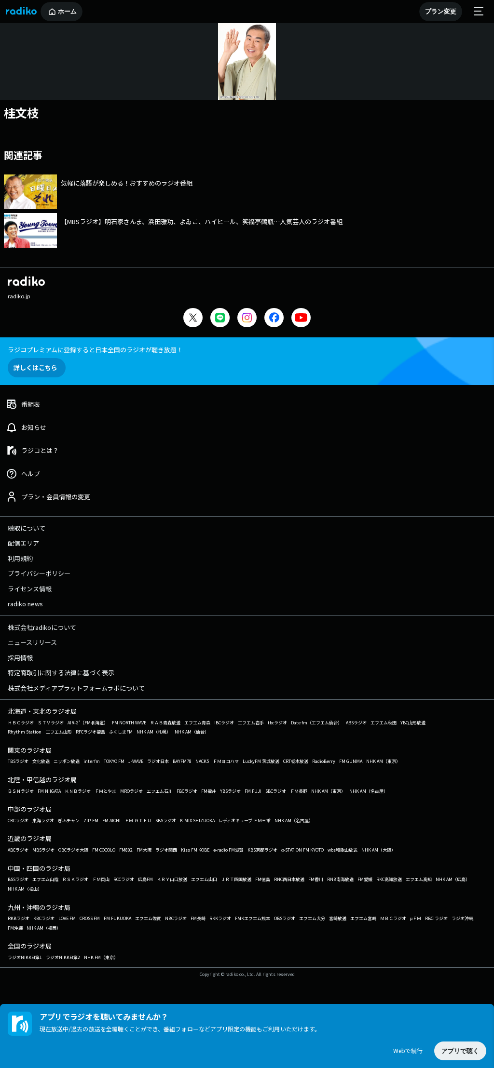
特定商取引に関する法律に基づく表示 (61, 672)
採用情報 (20, 657)
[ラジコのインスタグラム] (247, 317)
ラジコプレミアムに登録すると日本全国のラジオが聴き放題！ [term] (95, 349)
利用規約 (20, 558)
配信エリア (23, 542)
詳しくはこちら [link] (35, 367)
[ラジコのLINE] (220, 319)
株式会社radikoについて (42, 627)
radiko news (25, 603)
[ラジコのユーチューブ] (301, 319)
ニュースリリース (32, 642)
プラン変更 (440, 11)
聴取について (26, 528)
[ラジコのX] (193, 319)
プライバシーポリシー (39, 573)
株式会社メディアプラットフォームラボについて (76, 688)
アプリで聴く (460, 1051)
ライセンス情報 (30, 588)
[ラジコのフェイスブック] (274, 319)
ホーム (67, 11)
